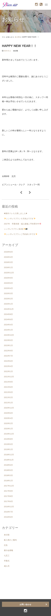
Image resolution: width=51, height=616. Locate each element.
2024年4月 (8, 325)
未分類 (17, 37)
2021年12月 (9, 377)
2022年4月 (8, 366)
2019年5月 (8, 444)
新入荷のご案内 (10, 540)
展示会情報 (8, 550)
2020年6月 (8, 413)
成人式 (6, 566)
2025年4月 (8, 288)
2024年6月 (8, 319)
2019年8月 (8, 439)
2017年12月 (9, 486)
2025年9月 (8, 278)
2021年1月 (8, 403)
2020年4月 (8, 418)
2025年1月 (8, 304)
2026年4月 (8, 257)
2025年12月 (9, 273)
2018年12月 (9, 455)
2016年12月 (9, 507)
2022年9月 (8, 351)
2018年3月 (8, 475)
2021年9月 (8, 382)
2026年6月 (8, 252)
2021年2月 (8, 397)
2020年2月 (8, 423)
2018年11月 (9, 460)
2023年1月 (8, 345)
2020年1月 (8, 429)
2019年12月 (9, 434)
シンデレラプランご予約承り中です (20, 234)
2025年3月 (8, 293)
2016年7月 (8, 512)
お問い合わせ (25, 604)
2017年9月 (8, 491)
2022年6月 (8, 361)
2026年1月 (8, 267)
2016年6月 (8, 517)
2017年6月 (8, 501)
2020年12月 (9, 408)
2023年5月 (8, 340)
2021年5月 (8, 392)
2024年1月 (8, 330)
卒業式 (6, 561)
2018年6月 (8, 465)
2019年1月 (8, 449)
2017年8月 (8, 496)
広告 (6, 545)
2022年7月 (8, 356)
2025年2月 (8, 299)
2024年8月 (8, 314)
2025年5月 (8, 283)
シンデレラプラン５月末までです (19, 219)
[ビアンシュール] (10, 4)
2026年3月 (8, 262)
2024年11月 (9, 309)
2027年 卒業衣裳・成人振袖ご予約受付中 (21, 224)
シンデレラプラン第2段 (13, 229)
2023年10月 (9, 335)
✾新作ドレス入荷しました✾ (15, 213)
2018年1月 (8, 481)
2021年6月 (8, 387)
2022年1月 (8, 371)
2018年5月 (8, 470)
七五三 (6, 556)
